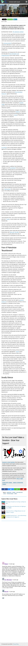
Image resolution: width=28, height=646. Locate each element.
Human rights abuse (19, 492)
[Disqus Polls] (14, 541)
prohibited (13, 168)
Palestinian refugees (10, 493)
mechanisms (7, 189)
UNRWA (15, 493)
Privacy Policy (16, 644)
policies (18, 111)
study (15, 115)
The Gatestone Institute (18, 32)
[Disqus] (14, 580)
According (3, 147)
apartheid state (9, 492)
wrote (8, 219)
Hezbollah (13, 492)
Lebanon (4, 493)
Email (15, 19)
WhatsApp (10, 19)
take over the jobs (14, 232)
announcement (7, 43)
